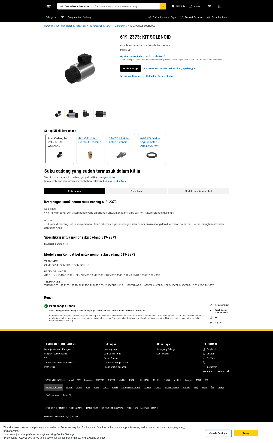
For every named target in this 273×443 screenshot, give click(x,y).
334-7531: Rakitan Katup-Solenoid (119, 140)
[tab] (58, 114)
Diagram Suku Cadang (55, 353)
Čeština (122, 379)
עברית (198, 379)
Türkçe (221, 387)
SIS (46, 358)
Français (166, 379)
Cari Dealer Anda (112, 353)
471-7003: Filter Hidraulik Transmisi (90, 140)
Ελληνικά (188, 379)
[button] (170, 68)
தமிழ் (196, 387)
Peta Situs (49, 366)
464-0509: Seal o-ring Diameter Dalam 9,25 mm (150, 142)
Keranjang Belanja (165, 349)
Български (88, 379)
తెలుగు (204, 387)
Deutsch (178, 379)
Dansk (132, 379)
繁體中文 (111, 379)
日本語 (79, 387)
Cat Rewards (163, 353)
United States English (55, 379)
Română (147, 387)
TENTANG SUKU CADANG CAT (60, 362)
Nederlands (144, 379)
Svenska (186, 387)
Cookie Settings (76, 408)
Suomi (156, 379)
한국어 (96, 387)
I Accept (246, 433)
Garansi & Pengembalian (116, 362)
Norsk (106, 387)
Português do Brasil (130, 387)
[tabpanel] (79, 69)
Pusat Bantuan (111, 358)
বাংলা (78, 379)
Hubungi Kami (111, 349)
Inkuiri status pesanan (115, 366)
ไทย (212, 387)
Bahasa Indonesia (54, 387)
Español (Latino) (172, 387)
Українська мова (52, 395)
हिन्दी (206, 379)
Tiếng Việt (67, 395)
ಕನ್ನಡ (88, 387)
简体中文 (100, 379)
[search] (163, 6)
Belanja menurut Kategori (57, 349)
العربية (71, 379)
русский (158, 387)
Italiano (69, 387)
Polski (115, 387)
